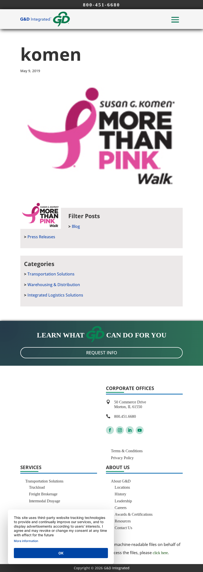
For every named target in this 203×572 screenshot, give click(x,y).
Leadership (123, 501)
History (120, 494)
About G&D (121, 481)
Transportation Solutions (51, 274)
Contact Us (123, 528)
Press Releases (41, 237)
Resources (123, 521)
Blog (76, 226)
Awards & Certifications (133, 514)
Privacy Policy (122, 458)
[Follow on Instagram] (120, 430)
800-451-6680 (101, 4)
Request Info (101, 353)
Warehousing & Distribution (53, 284)
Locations (122, 487)
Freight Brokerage (43, 494)
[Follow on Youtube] (140, 430)
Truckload (37, 487)
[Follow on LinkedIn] (130, 430)
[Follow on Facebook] (110, 430)
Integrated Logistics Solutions (55, 295)
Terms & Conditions (127, 451)
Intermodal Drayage (44, 501)
